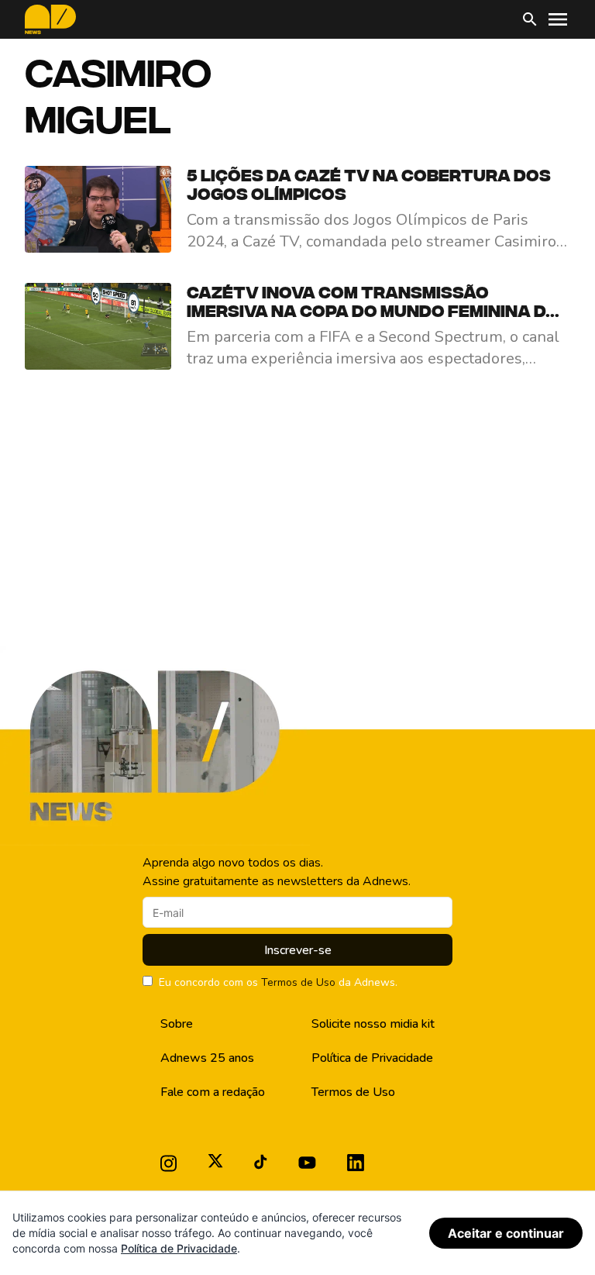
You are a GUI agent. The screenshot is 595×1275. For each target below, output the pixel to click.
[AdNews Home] (50, 19)
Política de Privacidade (372, 1058)
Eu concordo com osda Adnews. (278, 982)
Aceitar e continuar (506, 1233)
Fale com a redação (212, 1092)
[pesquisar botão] (530, 19)
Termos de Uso (298, 982)
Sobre (176, 1023)
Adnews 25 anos (207, 1058)
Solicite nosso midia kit (373, 1023)
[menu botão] (557, 19)
